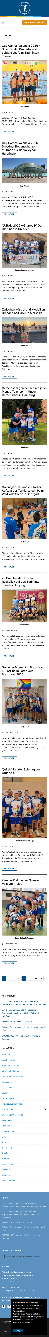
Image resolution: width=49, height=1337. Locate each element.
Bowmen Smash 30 (10, 1071)
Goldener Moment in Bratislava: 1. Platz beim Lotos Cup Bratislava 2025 (23, 671)
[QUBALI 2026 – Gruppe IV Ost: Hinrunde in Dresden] (24, 253)
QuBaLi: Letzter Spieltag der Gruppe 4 (21, 771)
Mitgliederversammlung (12, 1104)
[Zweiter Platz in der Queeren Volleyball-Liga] (24, 914)
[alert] (24, 1256)
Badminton (7, 1054)
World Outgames (9, 1180)
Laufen (5, 1093)
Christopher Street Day (12, 1076)
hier (28, 1322)
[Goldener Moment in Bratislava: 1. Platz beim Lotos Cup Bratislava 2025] (24, 704)
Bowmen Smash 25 (10, 1065)
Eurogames (7, 1082)
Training (5, 1153)
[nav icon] (3, 22)
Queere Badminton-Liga (12, 1115)
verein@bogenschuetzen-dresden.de (18, 1290)
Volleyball (6, 1169)
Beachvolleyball (9, 1060)
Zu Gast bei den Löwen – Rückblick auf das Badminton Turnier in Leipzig (21, 581)
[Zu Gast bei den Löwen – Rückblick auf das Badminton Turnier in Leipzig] (24, 608)
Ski (3, 1137)
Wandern (6, 1175)
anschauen (9, 132)
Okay (18, 1331)
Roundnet (6, 1126)
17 (29, 978)
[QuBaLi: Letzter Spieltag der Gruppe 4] (24, 810)
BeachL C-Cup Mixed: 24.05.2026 (17, 1021)
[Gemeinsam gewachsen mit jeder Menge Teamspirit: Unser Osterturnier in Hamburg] (24, 424)
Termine (5, 1142)
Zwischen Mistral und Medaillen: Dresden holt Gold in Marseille (24, 311)
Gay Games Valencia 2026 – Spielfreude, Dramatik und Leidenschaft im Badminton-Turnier (21, 51)
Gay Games (7, 1087)
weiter (38, 978)
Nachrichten (7, 1109)
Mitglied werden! (36, 22)
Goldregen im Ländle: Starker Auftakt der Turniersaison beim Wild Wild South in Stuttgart (23, 490)
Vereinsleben (7, 1164)
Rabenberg (7, 1120)
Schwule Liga (8, 1131)
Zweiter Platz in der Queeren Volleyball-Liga (21, 882)
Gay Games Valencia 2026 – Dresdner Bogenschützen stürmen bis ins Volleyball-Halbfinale (21, 148)
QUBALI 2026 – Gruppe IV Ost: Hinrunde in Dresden (22, 227)
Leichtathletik (8, 1098)
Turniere (5, 1158)
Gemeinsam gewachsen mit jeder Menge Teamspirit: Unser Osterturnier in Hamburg (24, 391)
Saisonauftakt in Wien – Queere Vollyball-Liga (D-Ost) (24, 1029)
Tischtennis (7, 1148)
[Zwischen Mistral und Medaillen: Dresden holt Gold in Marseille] (24, 332)
